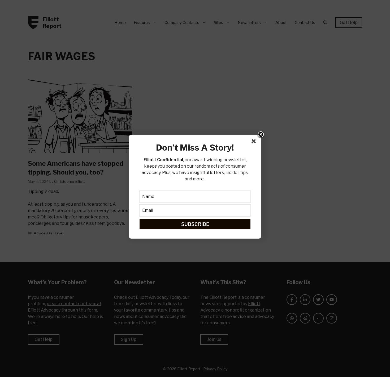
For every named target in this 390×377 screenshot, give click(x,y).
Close (261, 135)
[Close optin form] (255, 142)
